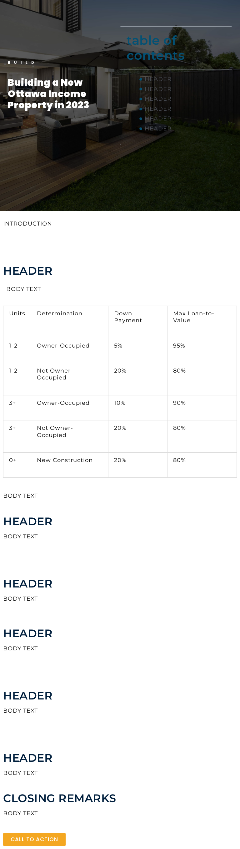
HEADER (158, 79)
